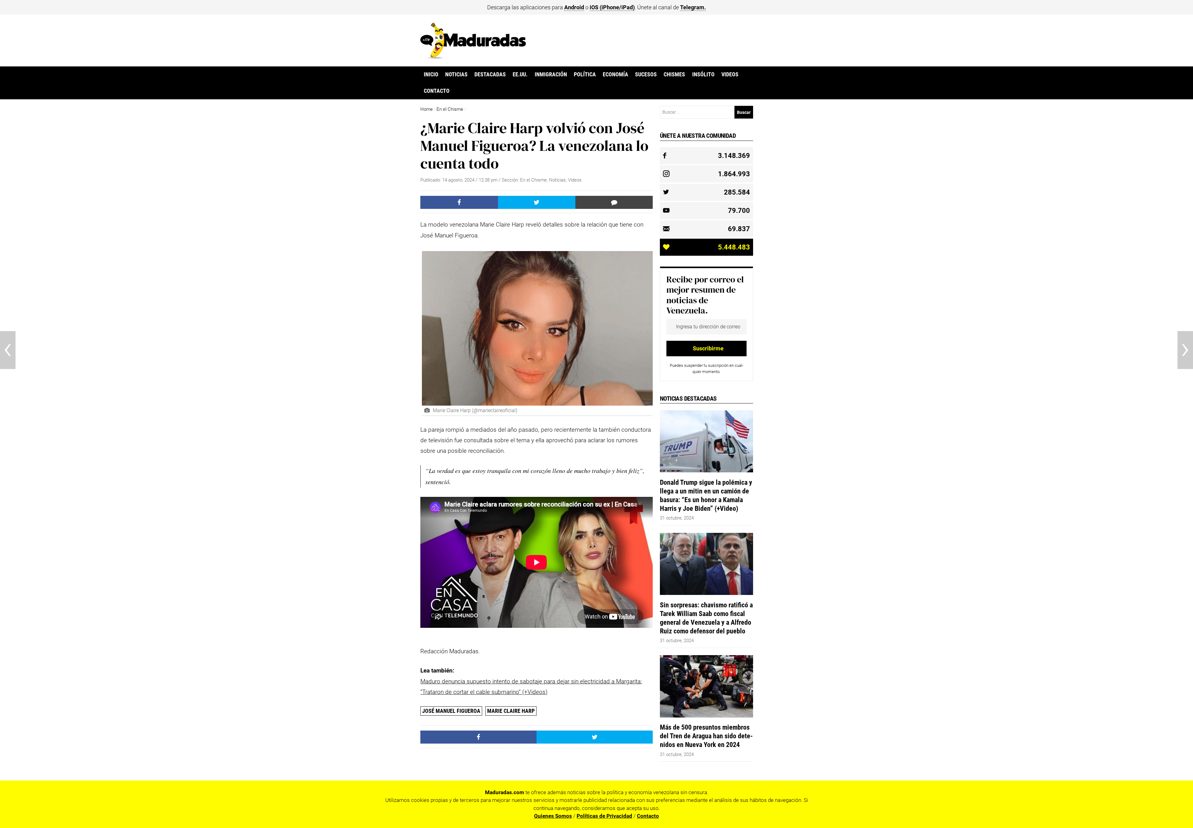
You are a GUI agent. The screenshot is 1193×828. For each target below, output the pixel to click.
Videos (729, 74)
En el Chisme (450, 109)
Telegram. (693, 7)
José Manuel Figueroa (451, 711)
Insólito (703, 74)
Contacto (437, 91)
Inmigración (551, 74)
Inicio (431, 74)
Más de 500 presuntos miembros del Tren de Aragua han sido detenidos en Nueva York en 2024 (706, 736)
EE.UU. (520, 74)
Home (426, 109)
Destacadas (490, 74)
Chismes (674, 74)
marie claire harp (511, 711)
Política (585, 74)
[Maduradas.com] (473, 56)
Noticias (456, 74)
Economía (615, 74)
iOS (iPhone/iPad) (612, 7)
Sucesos (646, 74)
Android (574, 7)
